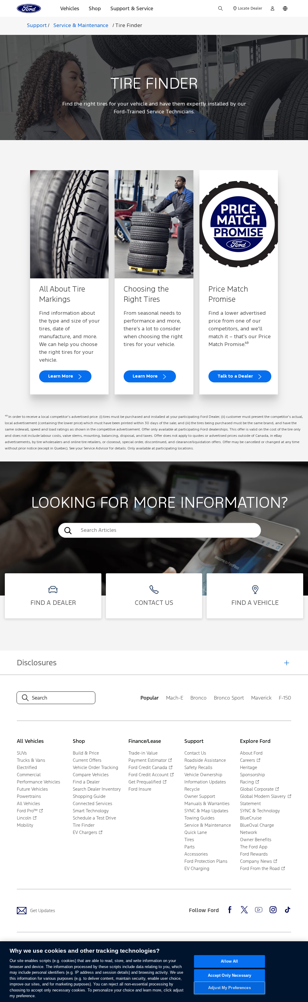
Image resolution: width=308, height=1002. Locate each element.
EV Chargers (85, 832)
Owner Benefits (255, 839)
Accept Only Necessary (229, 975)
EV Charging (196, 868)
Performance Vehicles (38, 782)
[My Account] (272, 8)
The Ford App (253, 847)
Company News (256, 861)
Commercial (29, 774)
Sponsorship (252, 774)
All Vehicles (28, 803)
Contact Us (195, 753)
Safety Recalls (198, 767)
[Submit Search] (67, 530)
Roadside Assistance (205, 760)
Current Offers (87, 760)
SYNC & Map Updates (206, 811)
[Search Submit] (220, 8)
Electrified (27, 767)
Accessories (196, 854)
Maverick (261, 697)
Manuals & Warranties (206, 803)
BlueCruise (251, 818)
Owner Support (199, 796)
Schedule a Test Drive (94, 818)
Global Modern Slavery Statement (263, 799)
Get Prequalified (144, 782)
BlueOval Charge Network (257, 828)
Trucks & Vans (31, 760)
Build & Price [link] (86, 753)
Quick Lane (195, 832)
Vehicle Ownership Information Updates (205, 778)
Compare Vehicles (91, 774)
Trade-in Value (143, 753)
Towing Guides (199, 818)
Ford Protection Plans (205, 861)
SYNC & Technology (260, 811)
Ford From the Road (260, 868)
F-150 (285, 697)
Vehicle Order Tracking (95, 767)
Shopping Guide (89, 796)
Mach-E (174, 697)
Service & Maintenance (207, 825)
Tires (189, 839)
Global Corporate (257, 789)
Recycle (192, 789)
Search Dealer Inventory (97, 789)
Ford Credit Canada (147, 767)
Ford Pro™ (27, 811)
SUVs (22, 753)
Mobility (25, 825)
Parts (189, 847)
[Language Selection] (285, 8)
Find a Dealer (86, 782)
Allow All (229, 961)
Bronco (198, 697)
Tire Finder (128, 25)
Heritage (248, 767)
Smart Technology (91, 811)
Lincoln (24, 818)
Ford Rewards (254, 854)
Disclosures (37, 662)
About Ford (251, 753)
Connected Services (92, 803)
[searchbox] (168, 530)
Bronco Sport (229, 697)
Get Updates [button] (42, 910)
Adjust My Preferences (229, 988)
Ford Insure (139, 789)
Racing (247, 782)
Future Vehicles (32, 789)
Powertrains (29, 796)
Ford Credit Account (148, 774)
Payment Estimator (147, 760)
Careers (247, 760)
